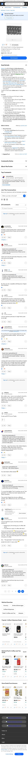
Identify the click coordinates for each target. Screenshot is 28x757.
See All (24, 620)
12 (4, 676)
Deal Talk (13, 10)
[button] (6, 45)
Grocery (5, 605)
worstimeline (7, 226)
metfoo (6, 412)
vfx (5, 313)
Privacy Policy (4, 749)
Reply (9, 237)
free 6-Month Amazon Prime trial (12, 136)
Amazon (3, 68)
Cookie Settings (9, 754)
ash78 (6, 295)
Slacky (6, 244)
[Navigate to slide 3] (14, 40)
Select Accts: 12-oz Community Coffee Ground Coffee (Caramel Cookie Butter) (18, 667)
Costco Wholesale (6, 641)
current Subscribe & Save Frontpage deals (13, 84)
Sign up (5, 213)
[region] (14, 750)
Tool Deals (24, 7)
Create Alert (9, 17)
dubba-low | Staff (23, 154)
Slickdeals (3, 10)
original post (15, 147)
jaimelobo (6, 480)
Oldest (17, 204)
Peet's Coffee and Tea (9, 613)
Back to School (8, 7)
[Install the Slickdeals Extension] (14, 717)
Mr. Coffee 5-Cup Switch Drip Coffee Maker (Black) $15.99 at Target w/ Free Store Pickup (7, 667)
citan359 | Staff (23, 125)
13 (4, 644)
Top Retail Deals (16, 7)
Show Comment (22, 513)
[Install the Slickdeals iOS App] (14, 725)
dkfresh (6, 565)
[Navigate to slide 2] (13, 40)
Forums (8, 10)
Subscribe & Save (12, 83)
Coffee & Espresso (8, 609)
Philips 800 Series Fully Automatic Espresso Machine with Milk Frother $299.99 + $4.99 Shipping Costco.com (18, 634)
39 (15, 676)
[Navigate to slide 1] (12, 40)
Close (19, 754)
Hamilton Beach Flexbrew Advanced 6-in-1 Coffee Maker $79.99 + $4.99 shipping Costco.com (6, 634)
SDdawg (6, 392)
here (24, 144)
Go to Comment (6, 184)
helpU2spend (8, 509)
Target (3, 674)
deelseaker (7, 348)
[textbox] (12, 196)
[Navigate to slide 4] (15, 40)
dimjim (6, 270)
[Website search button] (23, 3)
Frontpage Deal (8, 131)
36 (4, 44)
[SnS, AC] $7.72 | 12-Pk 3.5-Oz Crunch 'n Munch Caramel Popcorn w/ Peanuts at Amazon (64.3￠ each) (6, 698)
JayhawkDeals (9, 176)
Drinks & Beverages (17, 605)
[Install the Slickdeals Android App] (14, 721)
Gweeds (6, 518)
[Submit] (2, 208)
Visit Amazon (14, 58)
